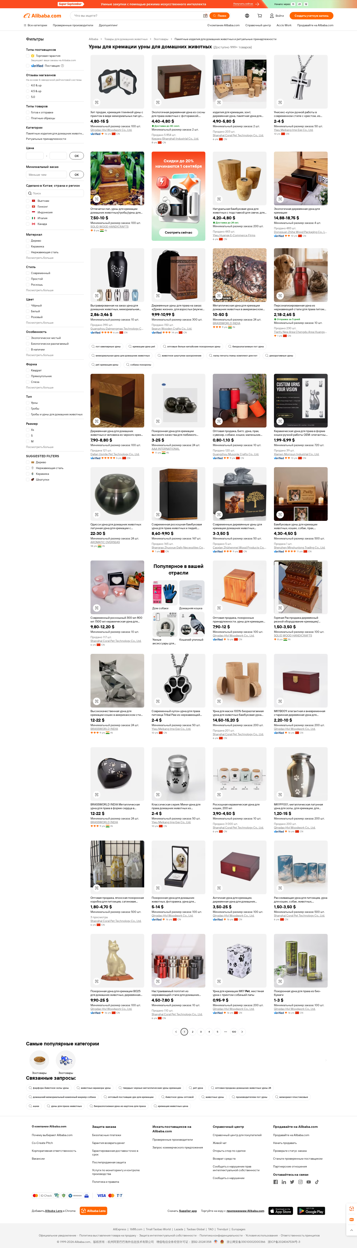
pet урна (198, 1088)
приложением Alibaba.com (245, 1210)
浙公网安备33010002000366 (246, 1241)
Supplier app (188, 1210)
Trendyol (222, 1229)
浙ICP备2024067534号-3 (284, 1241)
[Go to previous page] (176, 1031)
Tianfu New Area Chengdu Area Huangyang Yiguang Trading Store (301, 332)
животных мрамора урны (96, 1088)
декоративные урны (281, 355)
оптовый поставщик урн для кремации (131, 1097)
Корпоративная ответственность (54, 1150)
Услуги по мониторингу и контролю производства (116, 1172)
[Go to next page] (242, 1031)
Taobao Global (196, 1229)
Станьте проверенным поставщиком (297, 1158)
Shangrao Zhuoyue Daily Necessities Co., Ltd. (178, 547)
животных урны (215, 1097)
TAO (210, 1229)
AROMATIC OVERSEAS (105, 542)
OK (77, 156)
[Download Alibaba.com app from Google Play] (311, 1211)
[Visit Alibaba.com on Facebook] (275, 1181)
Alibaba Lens (53, 1210)
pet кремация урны (107, 364)
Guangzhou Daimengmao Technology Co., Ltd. (117, 328)
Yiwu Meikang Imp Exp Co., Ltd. (293, 130)
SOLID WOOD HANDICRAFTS (109, 226)
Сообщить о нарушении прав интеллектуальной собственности (236, 1168)
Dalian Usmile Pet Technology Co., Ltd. (114, 454)
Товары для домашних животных (126, 39)
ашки (36, 1106)
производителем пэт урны (251, 1097)
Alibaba (93, 39)
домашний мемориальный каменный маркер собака (64, 1097)
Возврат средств (224, 1158)
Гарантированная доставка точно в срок (115, 1152)
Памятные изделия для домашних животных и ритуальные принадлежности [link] (225, 39)
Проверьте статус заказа (290, 1150)
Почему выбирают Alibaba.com (52, 1135)
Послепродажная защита (109, 1162)
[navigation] (55, 536)
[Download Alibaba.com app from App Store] (280, 1211)
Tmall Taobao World (158, 1229)
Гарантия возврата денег (108, 1143)
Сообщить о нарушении (228, 1178)
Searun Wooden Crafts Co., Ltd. (172, 328)
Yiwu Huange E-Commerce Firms (234, 235)
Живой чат (220, 1143)
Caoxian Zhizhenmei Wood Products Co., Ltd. (240, 547)
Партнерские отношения (290, 1166)
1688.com (136, 1229)
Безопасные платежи (106, 1135)
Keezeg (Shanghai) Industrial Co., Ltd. (175, 138)
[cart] (260, 16)
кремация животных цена (173, 1106)
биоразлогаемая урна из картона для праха (120, 1106)
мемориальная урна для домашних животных (123, 355)
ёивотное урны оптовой (179, 1097)
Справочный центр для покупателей (237, 1135)
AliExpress (119, 1229)
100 (234, 1031)
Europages (238, 1229)
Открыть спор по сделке (229, 1150)
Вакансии (38, 1158)
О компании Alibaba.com (49, 1126)
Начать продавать (285, 1143)
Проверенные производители (172, 1139)
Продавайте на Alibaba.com (291, 1135)
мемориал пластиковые (293, 1097)
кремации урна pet (144, 346)
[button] (205, 15)
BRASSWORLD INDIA (226, 323)
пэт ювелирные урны (108, 346)
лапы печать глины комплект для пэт (235, 355)
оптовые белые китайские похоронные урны (193, 346)
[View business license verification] (216, 1242)
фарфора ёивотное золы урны (51, 1088)
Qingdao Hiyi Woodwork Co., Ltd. (111, 130)
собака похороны (140, 364)
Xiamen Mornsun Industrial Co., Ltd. (296, 454)
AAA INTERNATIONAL (166, 448)
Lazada (178, 1229)
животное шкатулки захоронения (181, 355)
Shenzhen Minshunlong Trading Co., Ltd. (299, 547)
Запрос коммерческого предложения (177, 1147)
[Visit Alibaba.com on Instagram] (300, 1181)
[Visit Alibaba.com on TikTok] (316, 1181)
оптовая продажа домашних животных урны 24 (243, 1088)
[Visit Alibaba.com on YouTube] (308, 1181)
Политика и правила (105, 1181)
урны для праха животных (66, 1106)
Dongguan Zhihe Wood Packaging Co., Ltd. (301, 232)
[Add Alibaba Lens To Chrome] (93, 1211)
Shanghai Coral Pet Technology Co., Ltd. (238, 135)
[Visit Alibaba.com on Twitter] (292, 1181)
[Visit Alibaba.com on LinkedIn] (283, 1181)
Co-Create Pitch (42, 1143)
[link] (351, 1208)
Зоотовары (161, 39)
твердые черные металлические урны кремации (152, 1088)
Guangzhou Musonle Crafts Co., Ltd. (236, 454)
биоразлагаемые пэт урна (248, 346)
